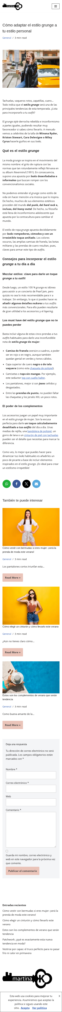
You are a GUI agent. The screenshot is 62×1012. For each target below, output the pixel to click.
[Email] (36, 484)
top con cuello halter (33, 377)
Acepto (25, 1008)
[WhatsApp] (6, 484)
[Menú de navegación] (56, 6)
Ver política (39, 1008)
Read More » (11, 579)
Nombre (11, 769)
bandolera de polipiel (39, 431)
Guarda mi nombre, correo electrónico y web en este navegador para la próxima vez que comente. (30, 859)
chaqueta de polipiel (41, 368)
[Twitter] (26, 484)
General (6, 37)
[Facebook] (16, 484)
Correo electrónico (17, 782)
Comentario (13, 810)
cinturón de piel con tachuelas (41, 435)
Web (8, 796)
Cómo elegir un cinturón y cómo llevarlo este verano (30, 626)
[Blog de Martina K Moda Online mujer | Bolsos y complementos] (12, 6)
